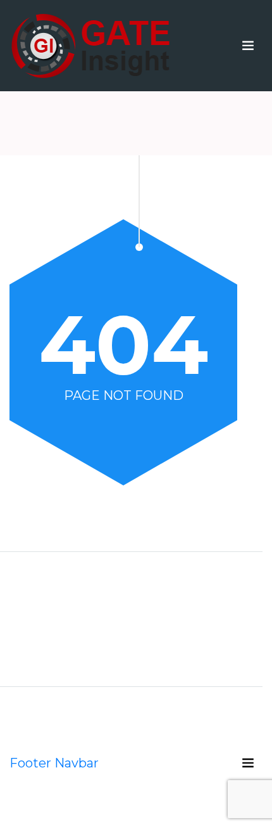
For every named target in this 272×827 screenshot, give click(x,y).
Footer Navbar (54, 763)
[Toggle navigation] (248, 45)
